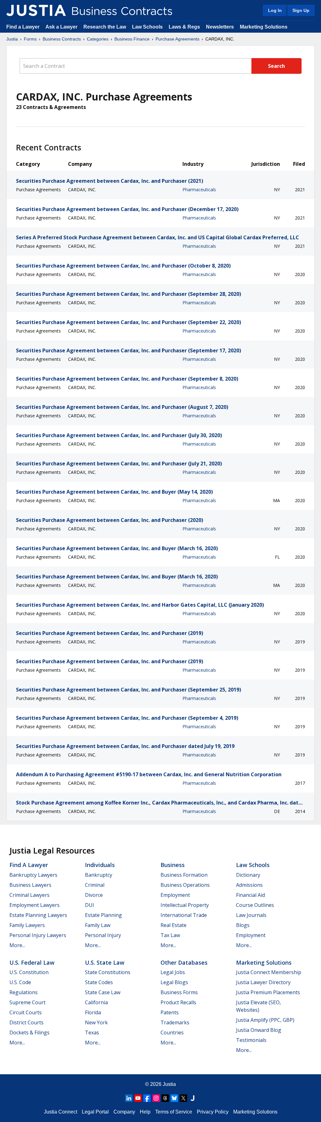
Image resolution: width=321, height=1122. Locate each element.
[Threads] (165, 1098)
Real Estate (173, 925)
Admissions (249, 884)
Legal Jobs (172, 972)
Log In (275, 10)
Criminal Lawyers (29, 895)
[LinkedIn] (129, 1098)
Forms (30, 38)
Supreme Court (27, 1002)
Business (172, 865)
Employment (175, 895)
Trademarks (174, 1022)
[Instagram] (156, 1098)
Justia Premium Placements (268, 992)
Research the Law (104, 27)
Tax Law (170, 935)
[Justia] (36, 10)
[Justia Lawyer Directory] (192, 1098)
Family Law (97, 925)
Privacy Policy (213, 1111)
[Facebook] (147, 1098)
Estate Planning (103, 915)
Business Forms (179, 992)
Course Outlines (255, 905)
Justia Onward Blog (258, 1030)
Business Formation (184, 874)
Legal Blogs (174, 982)
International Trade (183, 915)
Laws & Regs (184, 27)
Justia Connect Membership (268, 972)
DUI (89, 905)
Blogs (243, 925)
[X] (183, 1098)
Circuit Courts (25, 1012)
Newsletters (220, 27)
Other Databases (184, 962)
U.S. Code (20, 982)
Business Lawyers (30, 884)
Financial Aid (250, 895)
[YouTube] (138, 1098)
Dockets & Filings (29, 1032)
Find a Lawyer (22, 27)
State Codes (99, 982)
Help (145, 1111)
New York (96, 1022)
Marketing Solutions (263, 27)
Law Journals (251, 915)
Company (124, 1111)
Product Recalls (178, 1002)
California (96, 1002)
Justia (12, 38)
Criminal (94, 884)
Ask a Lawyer (62, 27)
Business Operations (185, 884)
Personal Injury (103, 935)
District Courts (26, 1022)
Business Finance (132, 38)
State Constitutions (107, 972)
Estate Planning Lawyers (38, 915)
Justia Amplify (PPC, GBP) (265, 1019)
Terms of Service (173, 1111)
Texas (92, 1032)
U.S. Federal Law (32, 962)
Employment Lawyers (34, 905)
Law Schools (147, 27)
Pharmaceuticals (199, 189)
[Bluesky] (174, 1098)
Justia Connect (60, 1111)
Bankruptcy (98, 874)
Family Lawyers (27, 925)
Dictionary (248, 874)
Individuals (100, 865)
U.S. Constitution (29, 972)
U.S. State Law (104, 962)
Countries (172, 1032)
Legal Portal (95, 1111)
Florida (93, 1012)
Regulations (23, 992)
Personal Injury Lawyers (37, 935)
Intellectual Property (184, 905)
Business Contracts (62, 38)
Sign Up (300, 10)
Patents (169, 1012)
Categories (97, 38)
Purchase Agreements (177, 38)
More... (17, 945)
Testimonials (251, 1040)
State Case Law (102, 992)
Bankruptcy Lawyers (33, 874)
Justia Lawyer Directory (263, 982)
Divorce (94, 895)
